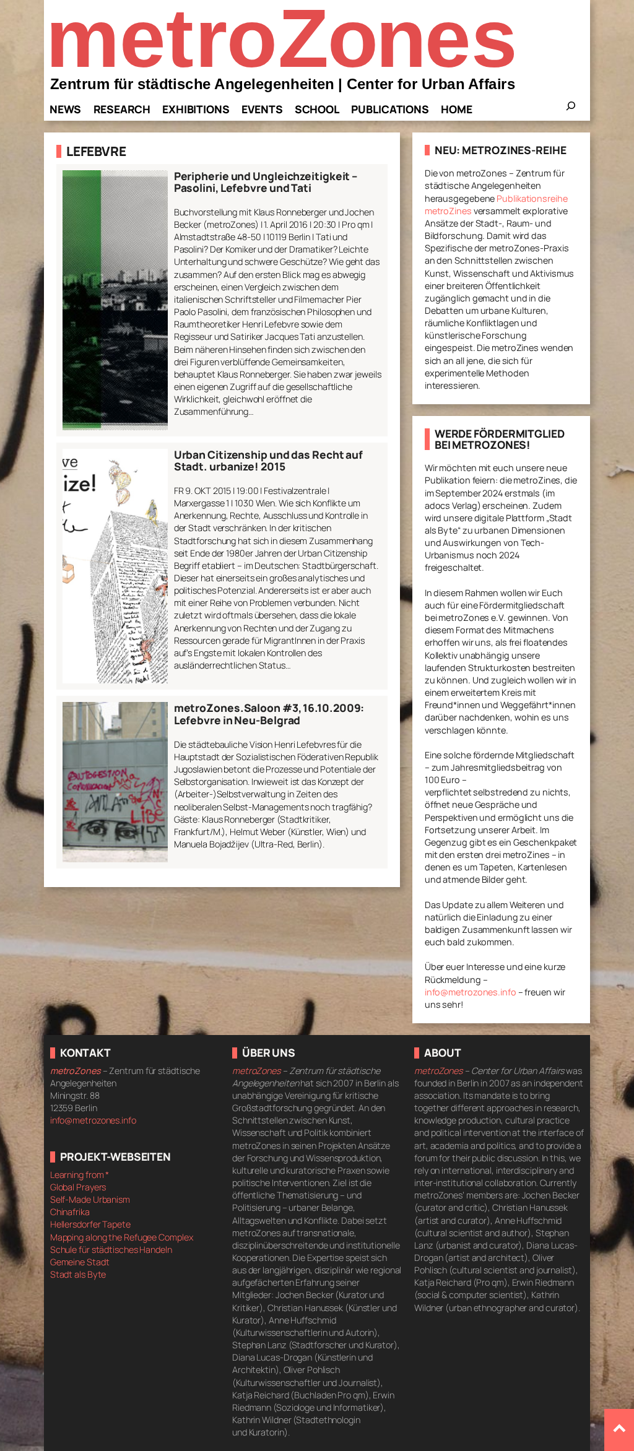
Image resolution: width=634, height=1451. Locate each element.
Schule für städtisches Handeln (111, 1249)
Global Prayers (78, 1187)
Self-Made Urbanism (90, 1199)
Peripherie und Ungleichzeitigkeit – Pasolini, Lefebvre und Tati (266, 182)
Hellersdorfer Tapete (90, 1224)
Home (456, 109)
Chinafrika (70, 1212)
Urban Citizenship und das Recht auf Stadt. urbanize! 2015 (268, 461)
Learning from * (80, 1174)
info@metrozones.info (470, 992)
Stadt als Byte (78, 1274)
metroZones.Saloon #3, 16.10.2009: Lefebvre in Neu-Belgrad (269, 714)
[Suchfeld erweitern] (570, 109)
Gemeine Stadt (80, 1262)
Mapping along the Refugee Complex (121, 1237)
